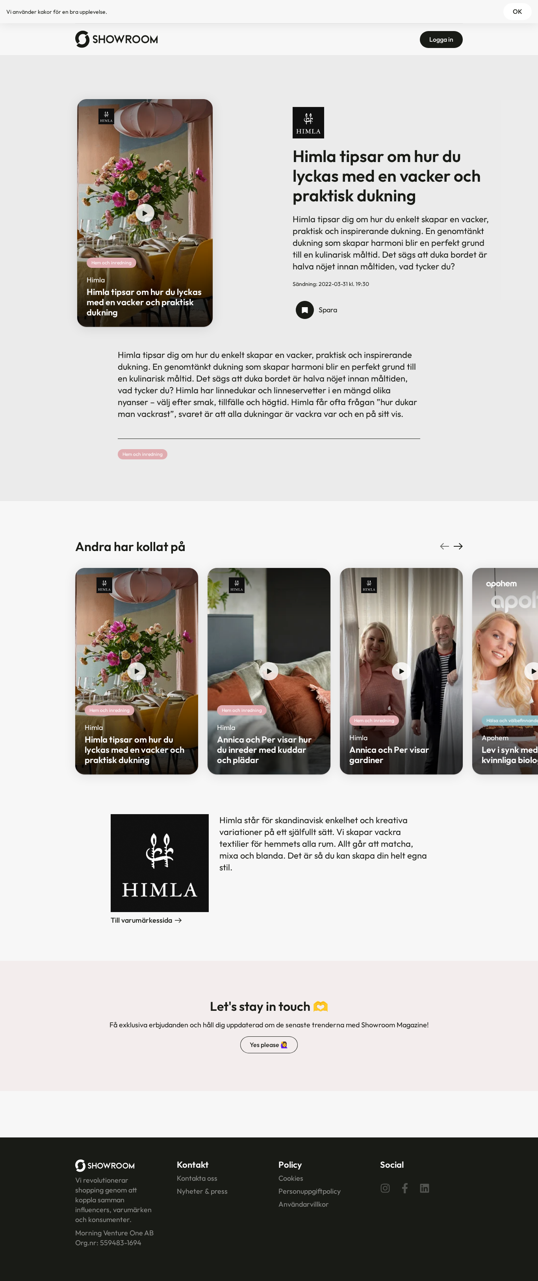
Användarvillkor (303, 1204)
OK (517, 11)
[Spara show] (305, 310)
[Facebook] (405, 1188)
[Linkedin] (424, 1188)
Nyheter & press (202, 1191)
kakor (45, 11)
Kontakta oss (197, 1178)
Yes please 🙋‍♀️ (269, 1045)
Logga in (441, 39)
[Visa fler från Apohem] (501, 585)
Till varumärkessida (141, 920)
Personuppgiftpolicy (309, 1191)
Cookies (290, 1178)
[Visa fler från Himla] (106, 116)
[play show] (144, 213)
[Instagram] (385, 1188)
